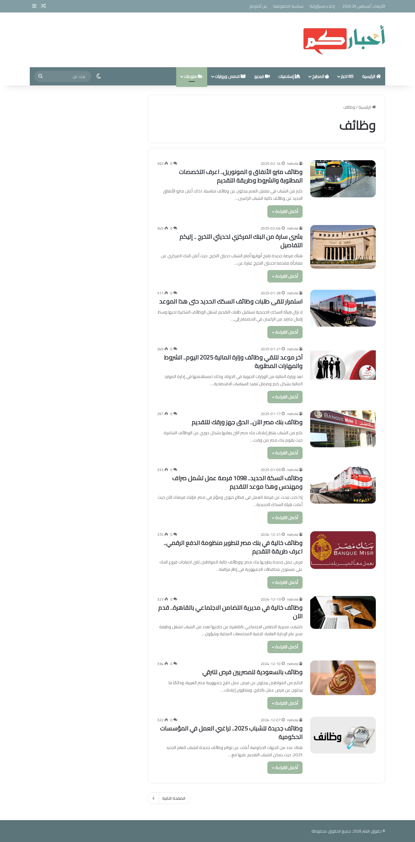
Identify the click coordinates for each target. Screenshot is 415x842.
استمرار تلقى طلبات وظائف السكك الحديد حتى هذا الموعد (231, 301)
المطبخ (318, 76)
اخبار (344, 76)
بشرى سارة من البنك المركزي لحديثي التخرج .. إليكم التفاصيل (241, 241)
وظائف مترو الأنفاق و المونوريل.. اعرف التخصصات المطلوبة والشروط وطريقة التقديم (241, 176)
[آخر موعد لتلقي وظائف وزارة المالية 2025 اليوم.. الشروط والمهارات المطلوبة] (343, 364)
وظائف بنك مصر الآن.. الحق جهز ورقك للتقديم (247, 422)
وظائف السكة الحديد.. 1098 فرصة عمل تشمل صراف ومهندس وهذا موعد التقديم (237, 482)
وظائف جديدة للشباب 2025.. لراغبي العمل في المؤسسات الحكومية (231, 732)
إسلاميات (286, 76)
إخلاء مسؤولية (322, 6)
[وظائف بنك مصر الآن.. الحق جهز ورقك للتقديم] (343, 429)
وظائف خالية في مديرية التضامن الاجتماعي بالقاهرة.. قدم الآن (230, 612)
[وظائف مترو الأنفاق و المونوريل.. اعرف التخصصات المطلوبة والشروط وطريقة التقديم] (343, 178)
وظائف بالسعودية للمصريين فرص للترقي (252, 671)
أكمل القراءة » (285, 211)
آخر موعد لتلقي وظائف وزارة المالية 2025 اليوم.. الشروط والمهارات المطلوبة (233, 361)
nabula (292, 163)
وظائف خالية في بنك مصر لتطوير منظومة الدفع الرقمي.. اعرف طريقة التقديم (233, 547)
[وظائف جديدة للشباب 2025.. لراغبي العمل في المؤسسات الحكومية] (343, 735)
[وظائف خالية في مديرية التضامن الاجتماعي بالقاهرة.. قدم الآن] (343, 612)
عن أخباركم (258, 6)
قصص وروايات (228, 76)
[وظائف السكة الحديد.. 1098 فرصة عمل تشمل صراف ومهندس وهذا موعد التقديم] (343, 485)
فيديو (259, 76)
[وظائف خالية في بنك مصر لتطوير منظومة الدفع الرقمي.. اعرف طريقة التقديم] (343, 550)
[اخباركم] (344, 40)
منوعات (191, 76)
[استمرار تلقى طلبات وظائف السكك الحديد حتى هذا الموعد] (343, 308)
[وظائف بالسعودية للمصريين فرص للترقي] (343, 677)
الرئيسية (369, 76)
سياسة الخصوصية (288, 6)
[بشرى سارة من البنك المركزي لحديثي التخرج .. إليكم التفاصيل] (343, 247)
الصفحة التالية (173, 798)
